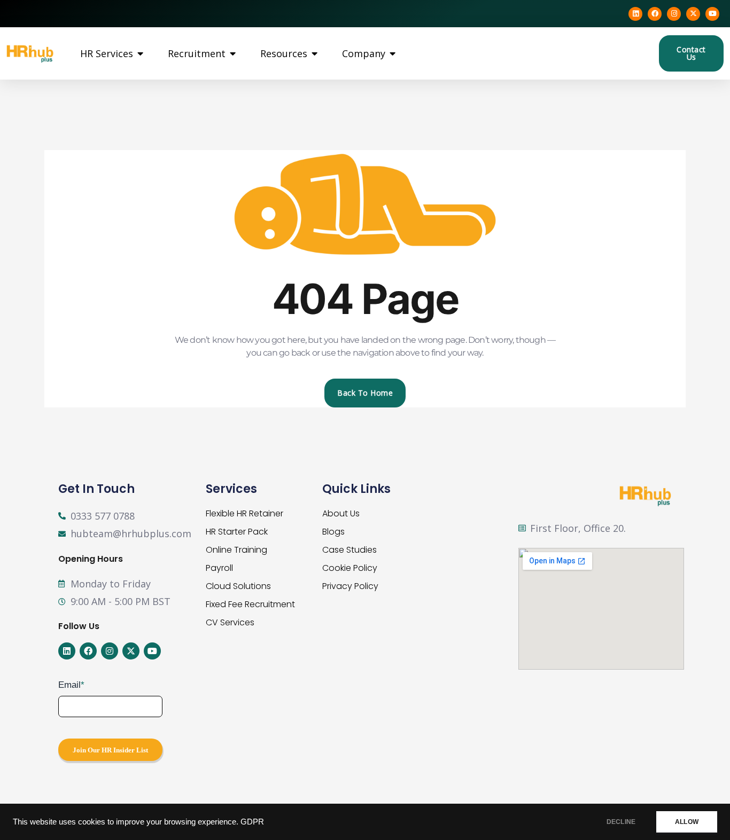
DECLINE (621, 822)
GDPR (252, 822)
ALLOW (686, 822)
